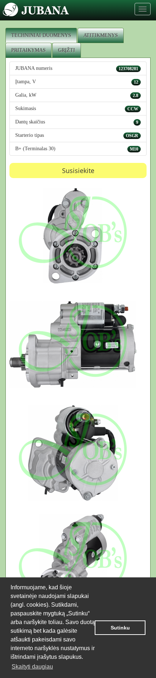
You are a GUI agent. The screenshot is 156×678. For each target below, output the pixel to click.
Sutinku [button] (120, 628)
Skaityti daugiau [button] (32, 667)
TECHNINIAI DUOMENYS (41, 35)
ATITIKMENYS (100, 35)
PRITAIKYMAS (28, 50)
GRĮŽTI (66, 50)
